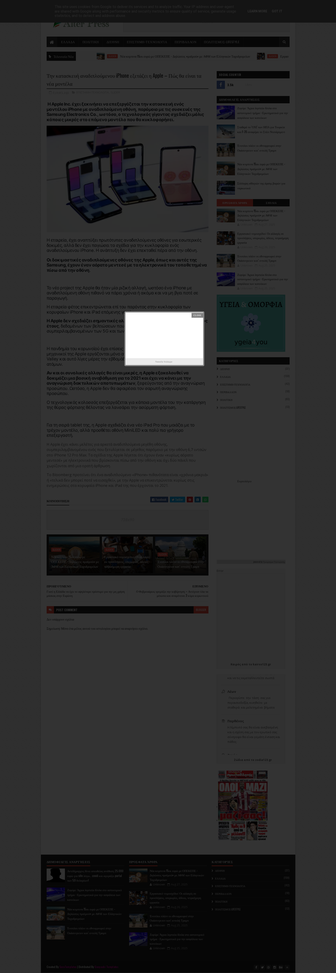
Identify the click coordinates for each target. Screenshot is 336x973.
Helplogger (168, 361)
